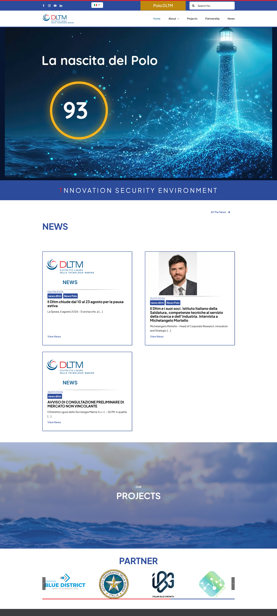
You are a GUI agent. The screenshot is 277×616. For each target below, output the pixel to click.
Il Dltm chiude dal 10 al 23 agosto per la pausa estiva (85, 303)
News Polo (70, 296)
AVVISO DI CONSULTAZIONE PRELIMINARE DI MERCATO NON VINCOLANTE (85, 404)
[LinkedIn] (61, 5)
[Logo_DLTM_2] (58, 14)
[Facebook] (43, 5)
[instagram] (49, 5)
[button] (44, 583)
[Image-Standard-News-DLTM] (70, 253)
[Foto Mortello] (177, 253)
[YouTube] (55, 5)
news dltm (54, 296)
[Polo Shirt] (163, 5)
